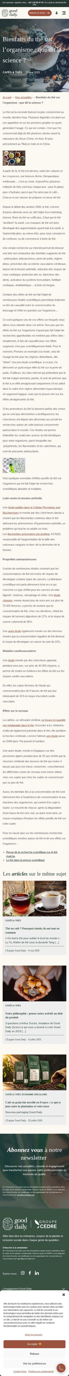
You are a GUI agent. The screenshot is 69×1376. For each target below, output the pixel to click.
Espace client (57, 12)
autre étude (14, 631)
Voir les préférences (34, 1363)
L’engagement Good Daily (17, 1288)
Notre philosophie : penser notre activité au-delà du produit (34, 1015)
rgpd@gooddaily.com (25, 1195)
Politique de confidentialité (41, 1371)
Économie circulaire (34, 1094)
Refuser (34, 1353)
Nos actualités (23, 97)
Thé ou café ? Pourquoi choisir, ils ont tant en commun (32, 930)
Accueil (7, 97)
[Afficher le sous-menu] (63, 1288)
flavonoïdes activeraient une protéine (29, 533)
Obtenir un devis (37, 13)
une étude (52, 735)
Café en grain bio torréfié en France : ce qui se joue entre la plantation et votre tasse (33, 1104)
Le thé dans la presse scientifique (25, 860)
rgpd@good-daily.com (26, 1259)
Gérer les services (33, 1334)
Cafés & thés (12, 72)
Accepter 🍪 (34, 1344)
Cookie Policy (20, 1371)
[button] (63, 1294)
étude (11, 660)
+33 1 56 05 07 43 (35, 2)
